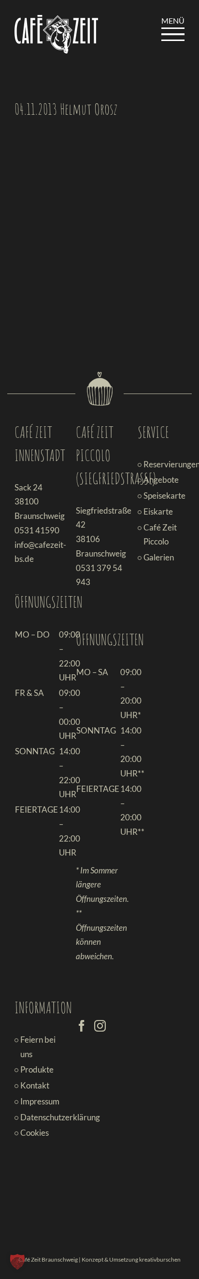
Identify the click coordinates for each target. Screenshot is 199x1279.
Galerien (158, 557)
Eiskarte (158, 511)
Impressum (38, 1101)
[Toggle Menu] (172, 34)
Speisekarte (161, 495)
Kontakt (34, 1085)
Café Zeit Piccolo (160, 534)
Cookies (34, 1133)
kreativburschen (160, 1259)
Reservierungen (161, 464)
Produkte (37, 1069)
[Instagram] (100, 1026)
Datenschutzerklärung (38, 1117)
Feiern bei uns (38, 1046)
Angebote (161, 480)
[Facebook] (81, 1026)
